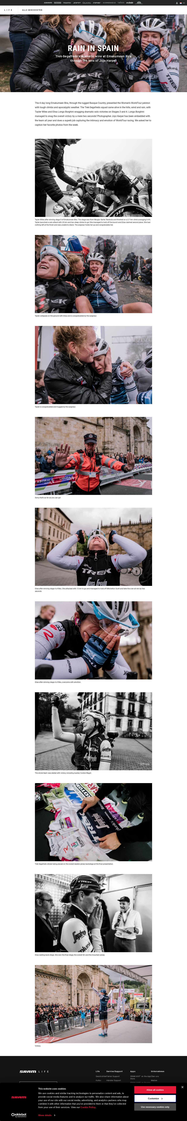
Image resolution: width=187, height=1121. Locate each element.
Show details (45, 1115)
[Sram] (48, 2)
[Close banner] (182, 1087)
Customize (153, 1098)
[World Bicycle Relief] (139, 3)
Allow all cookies (155, 1090)
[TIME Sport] (97, 3)
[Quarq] (87, 3)
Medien (154, 1080)
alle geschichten (32, 10)
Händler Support (114, 1080)
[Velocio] (121, 3)
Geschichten (101, 1076)
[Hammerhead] (109, 3)
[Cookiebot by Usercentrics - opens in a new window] (19, 1115)
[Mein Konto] (177, 3)
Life (8, 10)
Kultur (98, 1080)
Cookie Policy (88, 1107)
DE (183, 3)
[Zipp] (77, 3)
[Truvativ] (67, 2)
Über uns (155, 1076)
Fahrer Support (113, 1076)
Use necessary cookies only (155, 1107)
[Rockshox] (57, 3)
